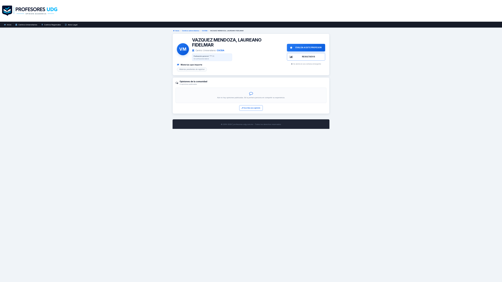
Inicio (177, 31)
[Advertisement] (277, 14)
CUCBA (204, 31)
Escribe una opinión (251, 108)
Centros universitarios (190, 31)
